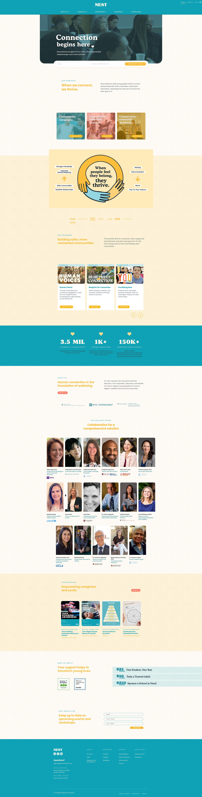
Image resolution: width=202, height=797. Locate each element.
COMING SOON (76, 136)
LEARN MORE (107, 136)
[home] (101, 4)
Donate (183, 2)
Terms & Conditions (124, 793)
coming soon (66, 307)
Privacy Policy (135, 793)
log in (196, 2)
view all (136, 590)
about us (62, 393)
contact (190, 2)
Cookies (144, 793)
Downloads (136, 12)
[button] (65, 12)
